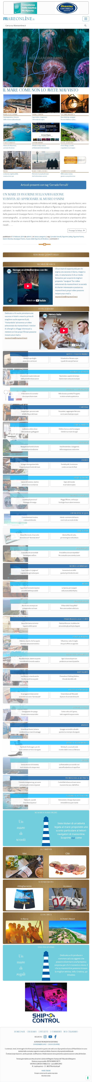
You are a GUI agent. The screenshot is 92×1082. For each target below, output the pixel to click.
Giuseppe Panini (19, 239)
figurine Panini (78, 236)
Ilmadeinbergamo (40, 1044)
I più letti (43, 1031)
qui (73, 837)
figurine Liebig (67, 236)
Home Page (19, 1031)
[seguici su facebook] (55, 1037)
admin (29, 236)
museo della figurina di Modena (37, 239)
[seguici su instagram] (45, 1037)
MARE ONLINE (46, 1071)
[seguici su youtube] (50, 1037)
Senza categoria (40, 236)
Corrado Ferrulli (55, 236)
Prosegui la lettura (76, 231)
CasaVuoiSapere (54, 1044)
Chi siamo (32, 1031)
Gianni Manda (8, 239)
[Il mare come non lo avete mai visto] (46, 58)
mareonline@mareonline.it (66, 297)
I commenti (56, 1031)
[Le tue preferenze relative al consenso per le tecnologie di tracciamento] (88, 1078)
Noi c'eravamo (71, 1031)
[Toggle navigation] (85, 18)
